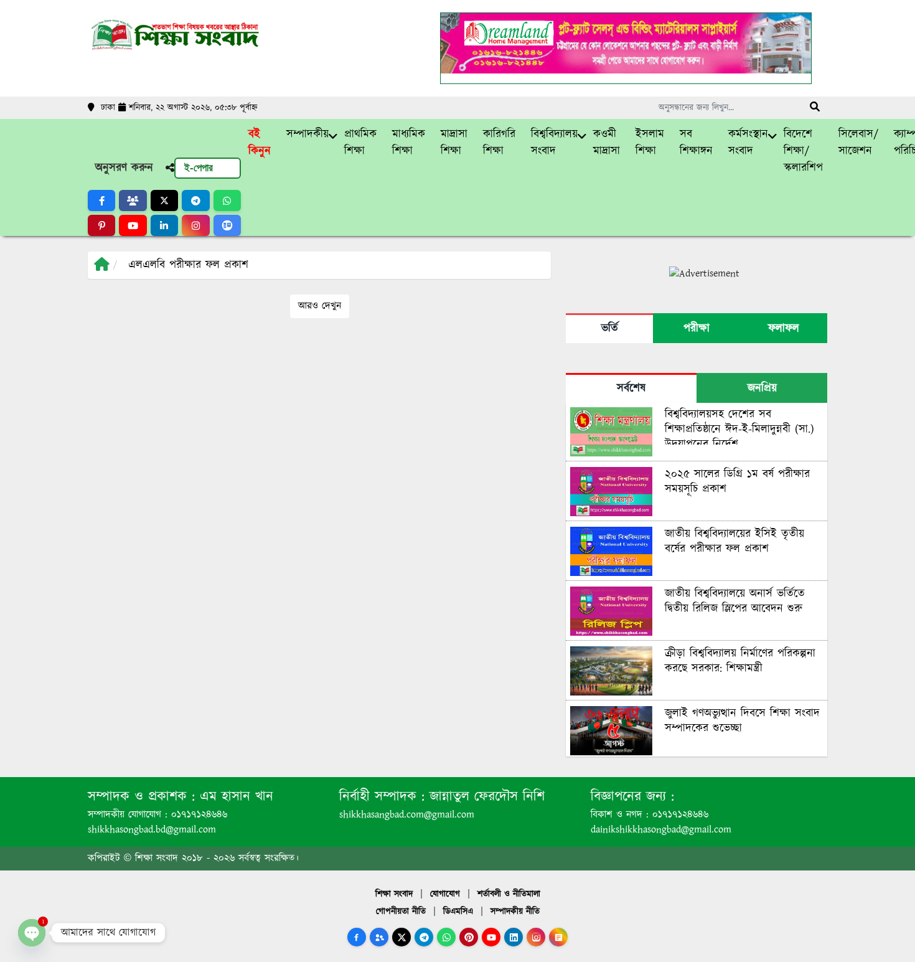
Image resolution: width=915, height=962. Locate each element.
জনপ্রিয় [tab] (762, 388)
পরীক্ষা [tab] (696, 329)
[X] (401, 937)
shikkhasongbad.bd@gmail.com (152, 830)
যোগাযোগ (445, 894)
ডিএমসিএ (458, 911)
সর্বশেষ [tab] (631, 388)
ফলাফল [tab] (783, 329)
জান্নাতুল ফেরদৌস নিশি (485, 796)
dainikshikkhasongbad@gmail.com (661, 830)
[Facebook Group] (379, 937)
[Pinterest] (468, 937)
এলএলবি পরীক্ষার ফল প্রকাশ (188, 265)
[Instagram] (536, 937)
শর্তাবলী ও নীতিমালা (508, 894)
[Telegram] (424, 937)
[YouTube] (491, 937)
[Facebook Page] (356, 937)
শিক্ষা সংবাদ (394, 894)
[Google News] (558, 937)
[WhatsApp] (446, 937)
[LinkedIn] (513, 937)
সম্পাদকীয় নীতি (515, 911)
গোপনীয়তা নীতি (401, 911)
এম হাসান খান (234, 796)
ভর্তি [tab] (609, 329)
